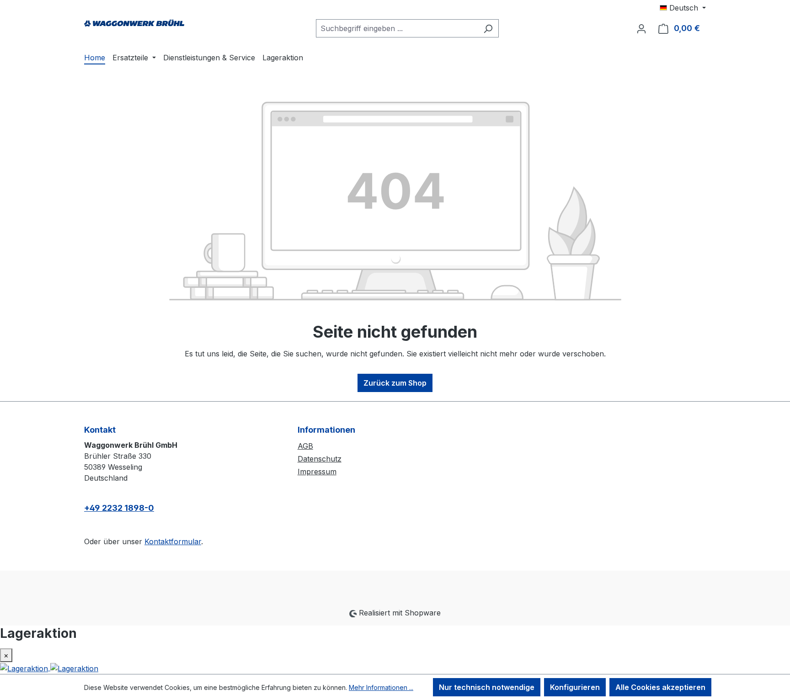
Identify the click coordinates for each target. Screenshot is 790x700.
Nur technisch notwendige (486, 687)
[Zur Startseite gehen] (134, 26)
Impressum (317, 471)
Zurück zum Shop (395, 382)
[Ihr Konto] (641, 28)
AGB (305, 446)
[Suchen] (488, 28)
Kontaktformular (172, 541)
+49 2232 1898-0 (119, 508)
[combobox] (397, 28)
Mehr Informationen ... (381, 687)
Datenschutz (320, 458)
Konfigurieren (575, 687)
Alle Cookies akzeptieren (660, 687)
